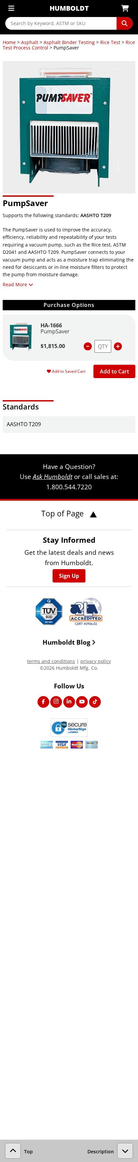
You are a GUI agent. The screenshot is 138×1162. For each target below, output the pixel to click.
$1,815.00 (53, 346)
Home (9, 42)
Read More (15, 284)
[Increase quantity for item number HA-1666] (118, 346)
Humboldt (69, 8)
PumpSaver (55, 331)
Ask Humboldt (52, 476)
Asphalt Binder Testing (69, 42)
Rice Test (110, 42)
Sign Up (69, 575)
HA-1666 (51, 325)
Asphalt (29, 42)
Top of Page (63, 513)
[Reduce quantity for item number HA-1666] (88, 346)
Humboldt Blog (66, 642)
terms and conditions (51, 661)
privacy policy (95, 661)
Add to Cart (114, 371)
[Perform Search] (125, 23)
